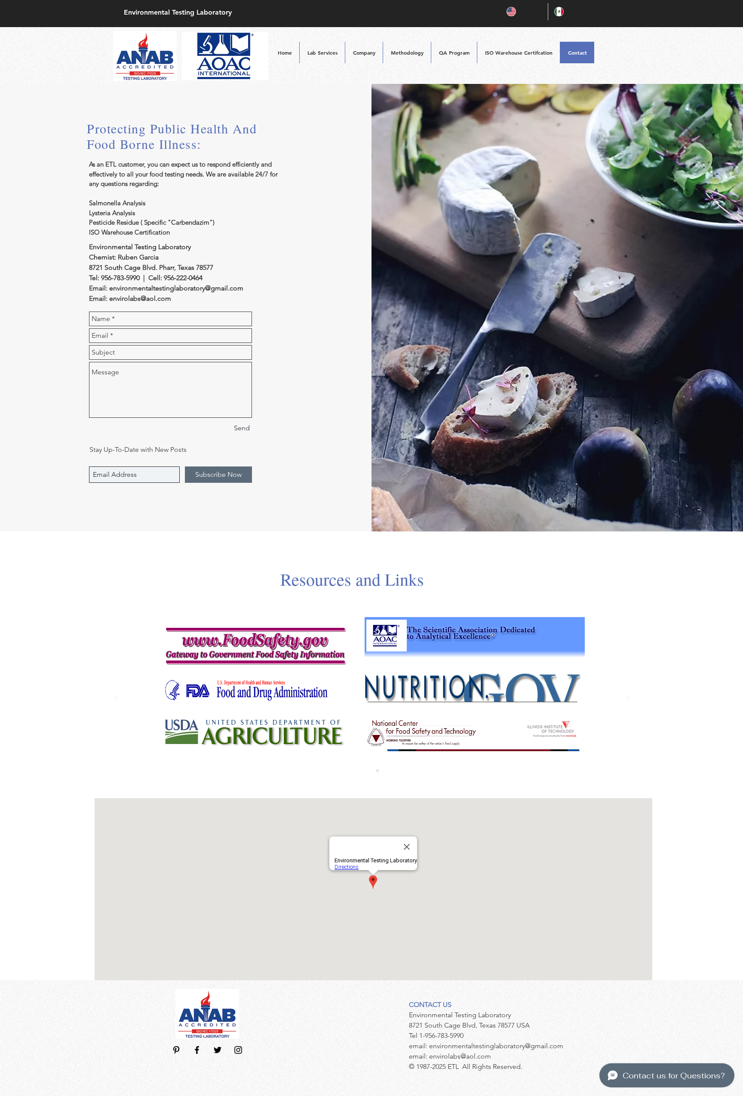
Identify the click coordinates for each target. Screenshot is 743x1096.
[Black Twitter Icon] (217, 1050)
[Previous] (115, 699)
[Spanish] (572, 11)
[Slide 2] (377, 770)
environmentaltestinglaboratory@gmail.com (176, 288)
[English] (524, 11)
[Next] (628, 699)
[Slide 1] (366, 770)
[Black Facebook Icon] (197, 1050)
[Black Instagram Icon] (238, 1050)
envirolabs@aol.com (140, 298)
